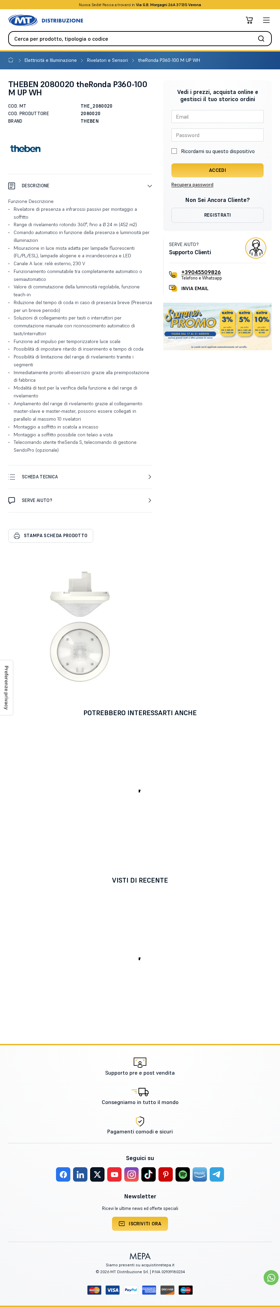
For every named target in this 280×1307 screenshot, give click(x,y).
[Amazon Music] (200, 1174)
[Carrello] (249, 20)
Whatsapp (176, 4)
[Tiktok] (148, 1174)
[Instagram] (131, 1174)
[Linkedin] (80, 1174)
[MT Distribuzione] (45, 20)
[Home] (12, 60)
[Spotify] (183, 1174)
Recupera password (192, 184)
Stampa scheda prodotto (55, 536)
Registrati (217, 215)
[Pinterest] (165, 1174)
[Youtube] (114, 1174)
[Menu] (266, 20)
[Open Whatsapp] (271, 1277)
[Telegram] (217, 1174)
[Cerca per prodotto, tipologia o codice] (263, 38)
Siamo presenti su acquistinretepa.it (140, 1264)
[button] (80, 186)
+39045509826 (201, 272)
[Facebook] (63, 1174)
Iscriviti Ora (145, 1224)
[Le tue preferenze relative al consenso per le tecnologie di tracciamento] (6, 687)
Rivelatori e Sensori (108, 60)
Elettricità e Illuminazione (51, 60)
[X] (97, 1174)
